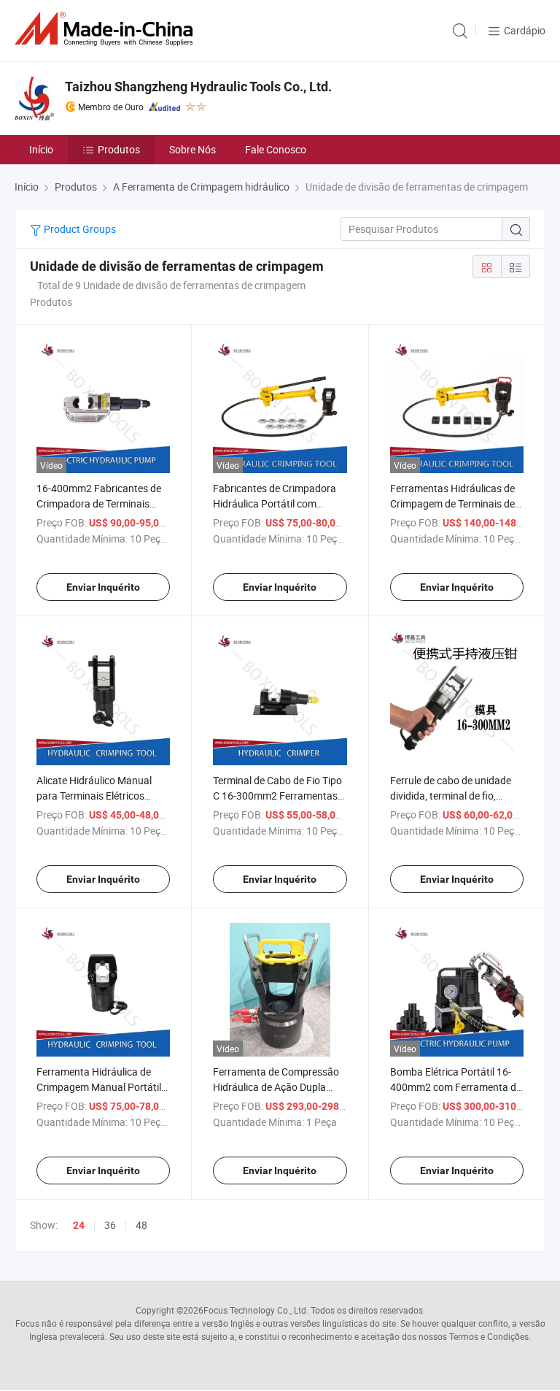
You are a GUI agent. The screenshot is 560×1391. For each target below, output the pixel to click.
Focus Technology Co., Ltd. (255, 1310)
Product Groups (79, 229)
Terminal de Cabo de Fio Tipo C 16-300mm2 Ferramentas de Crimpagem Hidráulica (277, 795)
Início (41, 149)
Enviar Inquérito (103, 587)
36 (110, 1225)
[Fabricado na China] (106, 29)
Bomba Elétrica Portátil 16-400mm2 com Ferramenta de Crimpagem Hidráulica (455, 1087)
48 (141, 1225)
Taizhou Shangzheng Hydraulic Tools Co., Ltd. (198, 86)
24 (79, 1225)
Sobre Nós (192, 149)
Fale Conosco (275, 149)
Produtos (119, 149)
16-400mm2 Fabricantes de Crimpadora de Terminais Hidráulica (98, 503)
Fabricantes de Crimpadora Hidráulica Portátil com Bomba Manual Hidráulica (274, 503)
